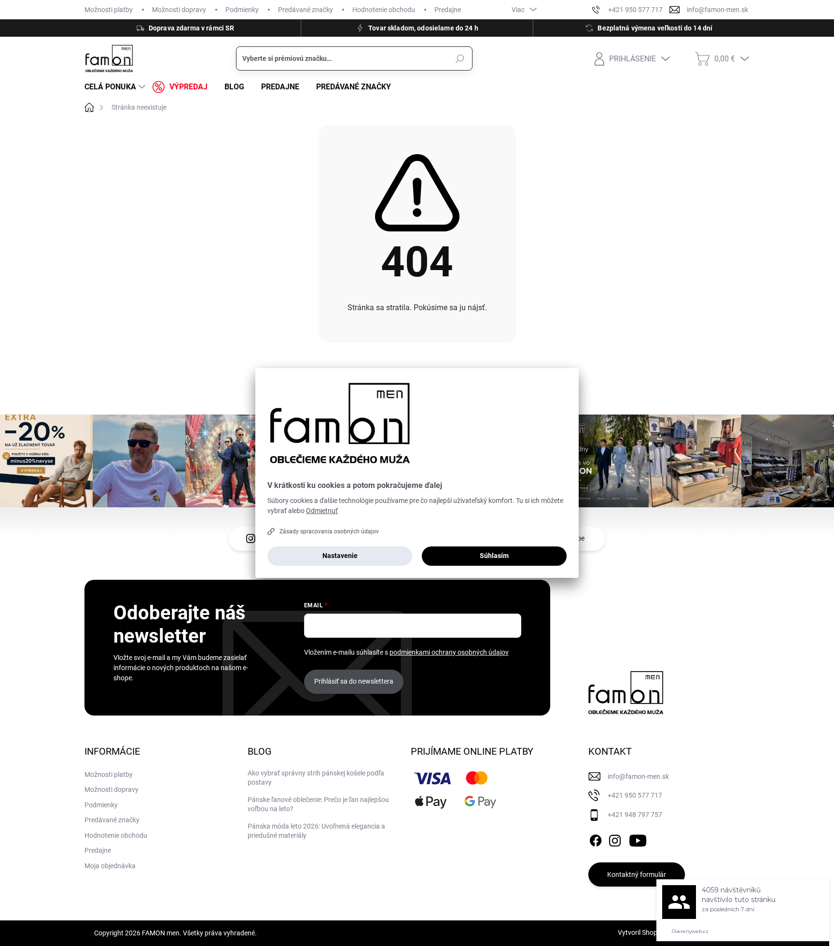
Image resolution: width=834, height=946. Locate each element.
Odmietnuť (322, 510)
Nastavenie (340, 555)
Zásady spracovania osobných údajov (329, 531)
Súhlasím (494, 555)
